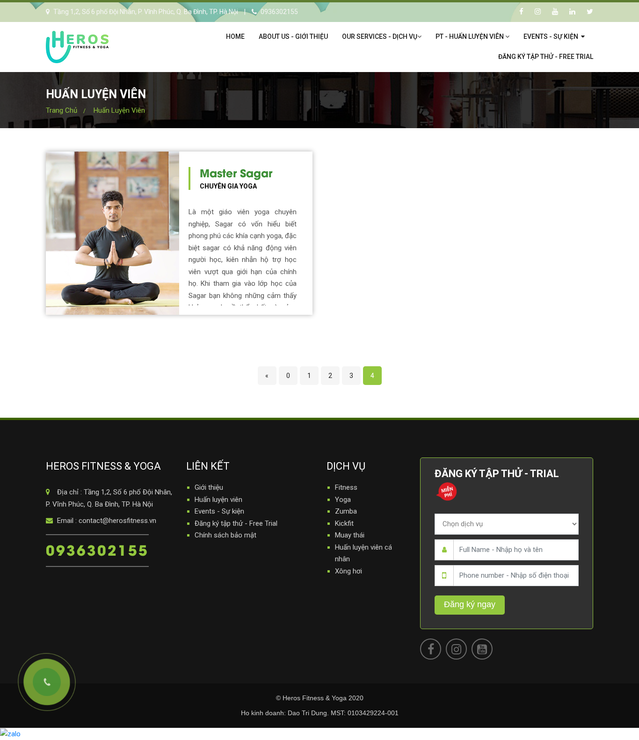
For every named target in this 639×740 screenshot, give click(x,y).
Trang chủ (61, 110)
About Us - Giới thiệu (293, 36)
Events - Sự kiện (551, 36)
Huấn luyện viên (119, 110)
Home (235, 36)
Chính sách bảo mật (225, 535)
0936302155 (97, 549)
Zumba (346, 511)
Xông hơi (348, 571)
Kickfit (344, 523)
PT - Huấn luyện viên (470, 36)
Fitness (346, 487)
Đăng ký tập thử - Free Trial (545, 56)
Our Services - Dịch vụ (379, 36)
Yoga (343, 499)
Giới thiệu (209, 487)
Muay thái (349, 535)
